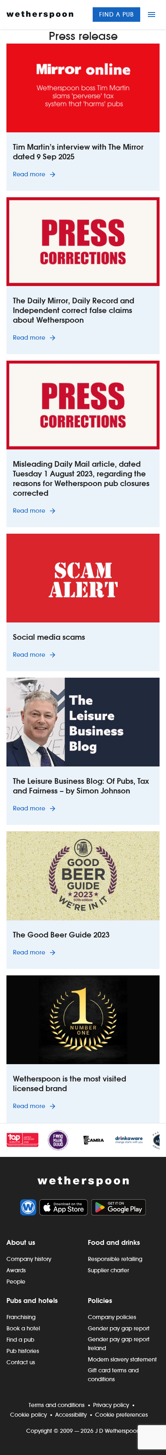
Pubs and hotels (32, 1300)
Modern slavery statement (122, 1359)
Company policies (112, 1317)
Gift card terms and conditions (113, 1375)
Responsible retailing (115, 1259)
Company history (28, 1259)
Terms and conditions (57, 1405)
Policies (100, 1300)
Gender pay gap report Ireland (118, 1344)
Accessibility (71, 1414)
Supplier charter (108, 1270)
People (15, 1281)
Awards (16, 1270)
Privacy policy (111, 1405)
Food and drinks (114, 1242)
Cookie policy (28, 1414)
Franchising (20, 1317)
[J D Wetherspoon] (39, 14)
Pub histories (22, 1351)
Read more (35, 174)
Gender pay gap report (118, 1328)
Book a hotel (23, 1328)
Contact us (20, 1362)
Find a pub (116, 14)
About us (20, 1242)
